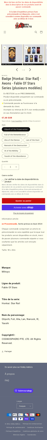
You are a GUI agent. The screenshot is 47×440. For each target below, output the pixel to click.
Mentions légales (19, 435)
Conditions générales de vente (33, 431)
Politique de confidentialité (15, 427)
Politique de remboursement (32, 424)
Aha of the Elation (12, 140)
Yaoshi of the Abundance (15, 156)
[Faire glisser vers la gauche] (17, 70)
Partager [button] (8, 351)
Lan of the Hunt (33, 140)
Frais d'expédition (16, 121)
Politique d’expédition (13, 431)
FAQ (7, 380)
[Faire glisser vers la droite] (30, 70)
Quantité (5, 161)
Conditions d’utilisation (35, 427)
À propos (10, 374)
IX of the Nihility (11, 151)
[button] (4, 32)
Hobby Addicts (15, 424)
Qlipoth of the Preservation (16, 129)
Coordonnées (31, 435)
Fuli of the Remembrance (15, 135)
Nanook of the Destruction (15, 145)
